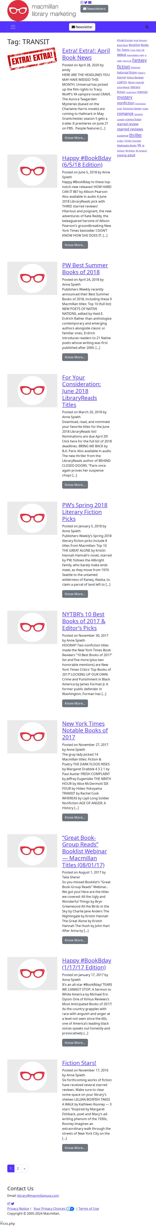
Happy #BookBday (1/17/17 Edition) (86, 963)
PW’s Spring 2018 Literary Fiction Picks (84, 511)
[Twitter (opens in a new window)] (12, 1203)
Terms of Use (89, 1208)
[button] (147, 27)
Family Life (127, 61)
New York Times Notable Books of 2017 (85, 730)
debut (121, 54)
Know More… (75, 138)
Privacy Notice (18, 1208)
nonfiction (125, 102)
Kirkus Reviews (135, 77)
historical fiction (127, 72)
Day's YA (140, 50)
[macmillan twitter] (85, 2)
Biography (143, 40)
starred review (127, 124)
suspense (122, 135)
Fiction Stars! (79, 1063)
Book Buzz (122, 45)
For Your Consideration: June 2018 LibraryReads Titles (81, 390)
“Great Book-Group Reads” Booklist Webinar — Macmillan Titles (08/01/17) (84, 851)
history (141, 72)
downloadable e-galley (135, 55)
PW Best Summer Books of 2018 (85, 268)
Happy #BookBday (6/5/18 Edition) (86, 161)
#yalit (136, 40)
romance (125, 113)
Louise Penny (131, 92)
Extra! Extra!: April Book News (86, 54)
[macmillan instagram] (81, 2)
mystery (124, 97)
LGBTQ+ (122, 82)
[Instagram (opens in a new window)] (8, 1203)
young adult (126, 155)
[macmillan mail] (89, 2)
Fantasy (139, 60)
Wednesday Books (126, 145)
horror (121, 77)
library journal (136, 82)
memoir (142, 92)
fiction (123, 66)
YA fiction (130, 150)
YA (139, 145)
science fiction (133, 119)
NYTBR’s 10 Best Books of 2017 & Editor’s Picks (83, 620)
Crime (132, 50)
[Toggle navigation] (13, 27)
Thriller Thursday (132, 140)
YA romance (141, 151)
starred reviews (130, 129)
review (145, 108)
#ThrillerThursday (125, 40)
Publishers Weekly (132, 108)
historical (135, 67)
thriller (135, 135)
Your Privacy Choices (50, 1208)
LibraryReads (123, 87)
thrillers (120, 141)
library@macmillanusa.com (38, 1195)
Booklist (134, 45)
